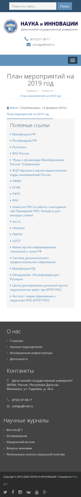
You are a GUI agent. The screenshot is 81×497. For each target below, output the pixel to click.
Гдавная (31, 90)
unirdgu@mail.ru (43, 45)
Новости (47, 90)
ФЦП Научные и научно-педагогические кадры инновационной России (38, 172)
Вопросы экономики (19, 448)
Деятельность (19, 359)
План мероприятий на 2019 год (28, 114)
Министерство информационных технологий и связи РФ (33, 249)
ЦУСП (16, 241)
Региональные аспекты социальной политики (36, 454)
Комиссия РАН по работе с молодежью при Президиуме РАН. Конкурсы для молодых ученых (38, 211)
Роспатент (19, 147)
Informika (18, 228)
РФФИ (16, 181)
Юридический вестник (21, 442)
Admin (14, 107)
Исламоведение (17, 436)
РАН (15, 200)
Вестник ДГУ (15, 430)
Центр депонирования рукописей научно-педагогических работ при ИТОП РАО (39, 287)
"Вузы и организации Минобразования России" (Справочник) (37, 162)
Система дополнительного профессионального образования (33, 260)
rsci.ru (16, 221)
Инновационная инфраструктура (31, 353)
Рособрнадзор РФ (24, 140)
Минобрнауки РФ (24, 134)
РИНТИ (17, 234)
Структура (16, 341)
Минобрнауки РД (23, 268)
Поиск (64, 6)
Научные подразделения (26, 347)
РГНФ (16, 187)
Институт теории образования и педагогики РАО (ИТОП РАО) (32, 298)
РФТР (16, 194)
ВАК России (20, 153)
